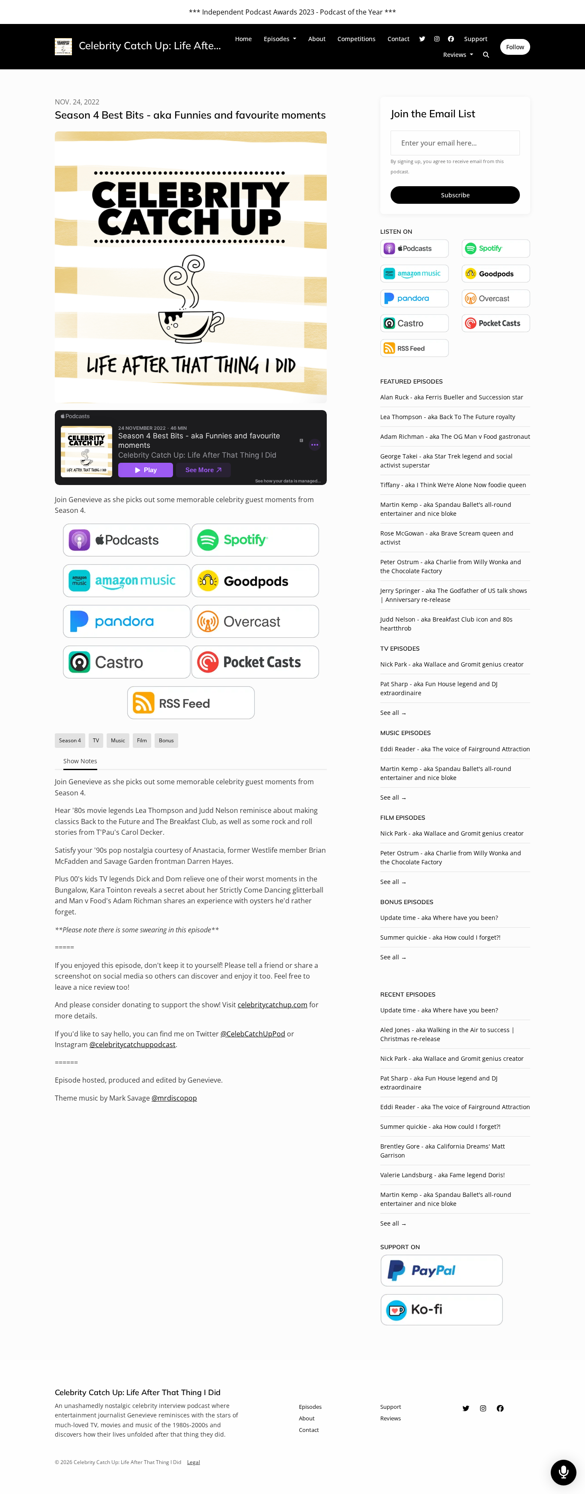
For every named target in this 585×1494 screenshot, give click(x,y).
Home (243, 39)
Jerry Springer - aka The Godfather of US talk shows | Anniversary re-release (453, 595)
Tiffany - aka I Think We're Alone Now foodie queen (453, 485)
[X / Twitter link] (422, 39)
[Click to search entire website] (486, 54)
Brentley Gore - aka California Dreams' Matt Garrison (442, 1150)
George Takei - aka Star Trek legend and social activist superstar (446, 460)
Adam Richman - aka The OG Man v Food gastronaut (455, 436)
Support (475, 39)
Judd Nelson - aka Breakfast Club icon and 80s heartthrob (446, 623)
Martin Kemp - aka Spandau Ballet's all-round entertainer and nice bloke (445, 509)
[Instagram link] (437, 39)
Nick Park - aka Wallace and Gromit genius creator (452, 664)
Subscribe (455, 195)
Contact (398, 39)
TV (384, 648)
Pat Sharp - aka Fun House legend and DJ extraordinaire (439, 688)
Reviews (455, 55)
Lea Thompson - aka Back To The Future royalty (447, 417)
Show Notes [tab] (80, 761)
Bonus (391, 902)
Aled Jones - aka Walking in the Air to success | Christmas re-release (447, 1034)
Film (387, 817)
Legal (193, 1462)
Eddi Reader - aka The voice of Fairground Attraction (455, 749)
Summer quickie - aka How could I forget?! (440, 937)
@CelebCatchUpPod (253, 1034)
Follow (515, 47)
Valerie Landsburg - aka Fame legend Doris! (442, 1175)
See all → (393, 712)
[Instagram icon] (483, 1408)
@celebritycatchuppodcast (133, 1044)
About (316, 39)
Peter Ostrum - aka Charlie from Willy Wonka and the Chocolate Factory (450, 566)
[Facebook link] (451, 39)
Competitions (356, 39)
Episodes (277, 39)
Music (390, 733)
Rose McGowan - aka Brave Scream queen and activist (446, 537)
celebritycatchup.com (272, 1004)
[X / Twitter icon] (466, 1408)
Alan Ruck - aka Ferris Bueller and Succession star (451, 397)
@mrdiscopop (174, 1098)
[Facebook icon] (500, 1408)
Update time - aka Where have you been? (439, 918)
